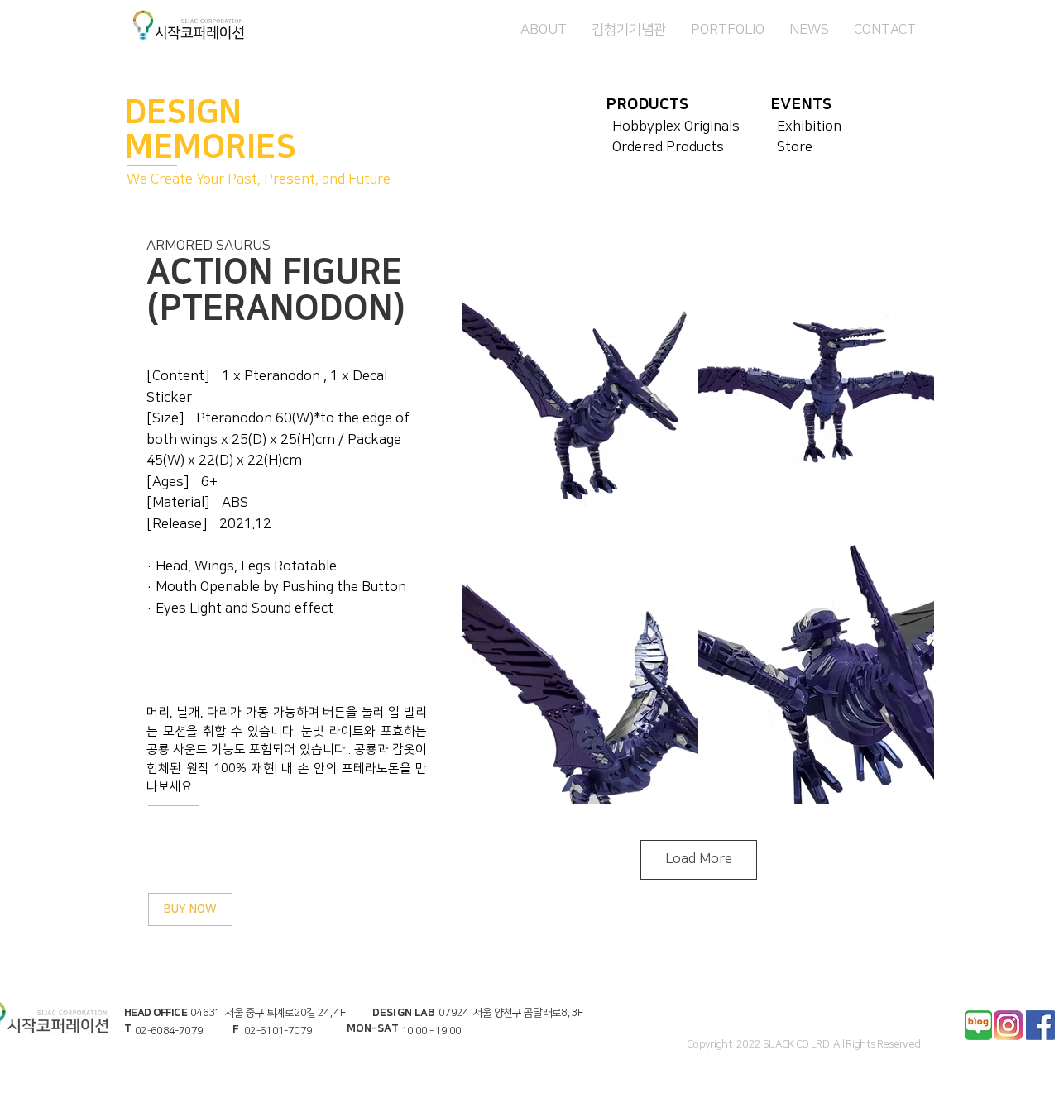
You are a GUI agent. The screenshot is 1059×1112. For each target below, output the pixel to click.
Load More (698, 859)
